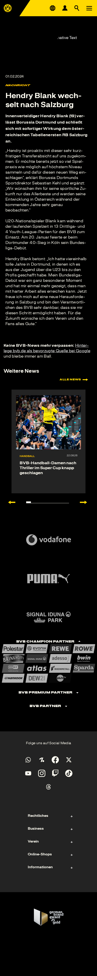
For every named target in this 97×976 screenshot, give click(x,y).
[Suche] (77, 8)
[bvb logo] (8, 8)
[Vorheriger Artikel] (9, 502)
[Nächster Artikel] (86, 502)
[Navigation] (89, 8)
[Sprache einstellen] (52, 8)
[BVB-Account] (64, 8)
